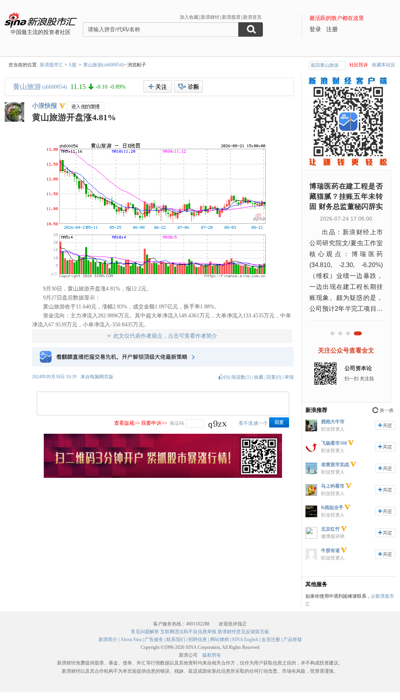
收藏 (258, 377)
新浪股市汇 (51, 65)
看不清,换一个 (253, 423)
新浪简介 (107, 639)
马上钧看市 (333, 486)
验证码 (177, 423)
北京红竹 (330, 529)
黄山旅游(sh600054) (103, 65)
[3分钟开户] (163, 476)
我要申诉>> (154, 423)
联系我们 (175, 639)
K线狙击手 (332, 507)
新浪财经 (210, 17)
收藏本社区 (383, 65)
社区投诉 (358, 65)
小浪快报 (44, 105)
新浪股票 (231, 17)
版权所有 (211, 655)
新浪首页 (252, 17)
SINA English (245, 639)
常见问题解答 (145, 631)
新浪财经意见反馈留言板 (243, 631)
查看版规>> (127, 423)
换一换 (387, 410)
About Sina (130, 639)
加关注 (385, 425)
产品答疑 (292, 639)
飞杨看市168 (334, 443)
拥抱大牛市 (333, 421)
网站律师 (219, 639)
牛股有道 (330, 550)
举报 (289, 377)
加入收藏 (189, 17)
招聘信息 (197, 639)
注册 (332, 29)
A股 (72, 65)
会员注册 (270, 639)
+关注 (157, 86)
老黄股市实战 (335, 464)
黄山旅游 (27, 87)
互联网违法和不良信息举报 (188, 631)
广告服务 (154, 639)
